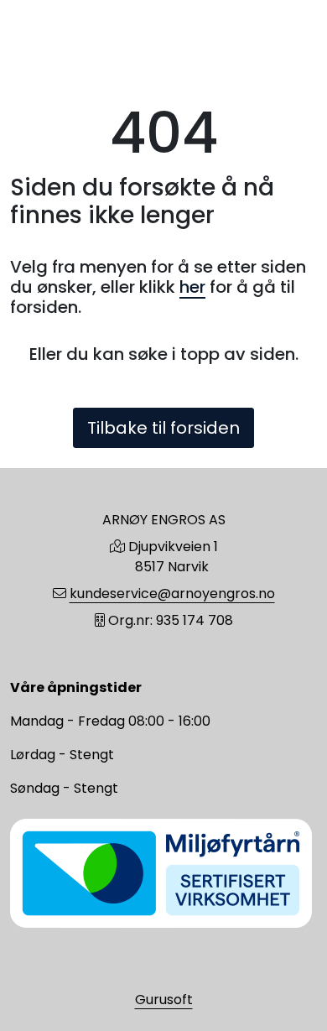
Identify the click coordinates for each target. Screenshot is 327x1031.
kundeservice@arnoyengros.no (172, 593)
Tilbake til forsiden (163, 428)
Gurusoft (164, 999)
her (192, 287)
